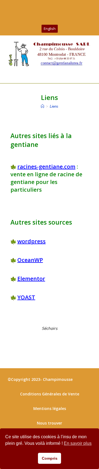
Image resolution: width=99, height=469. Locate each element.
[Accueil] (42, 106)
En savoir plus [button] (78, 443)
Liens (54, 106)
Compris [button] (49, 458)
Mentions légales (49, 408)
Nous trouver (49, 423)
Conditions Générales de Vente (49, 394)
